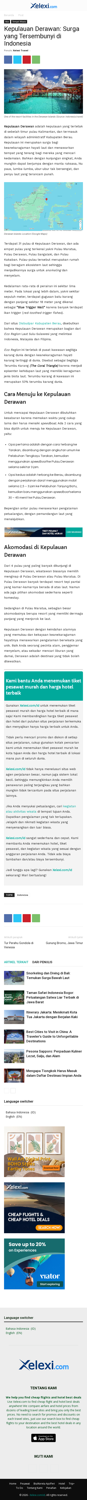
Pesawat (25, 1483)
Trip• (71, 1483)
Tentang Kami (34, 1488)
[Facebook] (8, 60)
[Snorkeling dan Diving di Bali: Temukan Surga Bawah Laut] (14, 978)
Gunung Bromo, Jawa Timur (64, 943)
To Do (19, 1488)
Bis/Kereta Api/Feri (44, 1483)
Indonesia (22, 894)
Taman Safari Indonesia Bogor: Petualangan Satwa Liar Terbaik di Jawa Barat (52, 997)
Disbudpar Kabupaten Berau (40, 323)
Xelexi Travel (20, 50)
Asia (7, 21)
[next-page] (13, 1090)
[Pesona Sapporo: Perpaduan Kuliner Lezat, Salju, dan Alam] (14, 1056)
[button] (6, 5)
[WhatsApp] (36, 60)
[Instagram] (43, 1469)
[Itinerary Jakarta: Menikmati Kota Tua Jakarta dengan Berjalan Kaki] (14, 1017)
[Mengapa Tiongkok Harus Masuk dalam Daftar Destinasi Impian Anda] (14, 1076)
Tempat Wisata (19, 21)
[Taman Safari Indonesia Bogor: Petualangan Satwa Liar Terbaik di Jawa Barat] (14, 997)
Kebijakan (65, 1488)
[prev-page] (6, 1090)
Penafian (51, 1488)
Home (12, 1483)
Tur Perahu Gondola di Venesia (18, 945)
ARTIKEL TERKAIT (16, 962)
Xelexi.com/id (37, 1495)
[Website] (54, 1469)
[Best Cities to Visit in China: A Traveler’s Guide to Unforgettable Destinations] (14, 1037)
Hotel (62, 1483)
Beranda (9, 15)
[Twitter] (17, 60)
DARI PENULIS (42, 962)
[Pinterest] (27, 60)
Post (20, 15)
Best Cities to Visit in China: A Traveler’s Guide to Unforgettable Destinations (52, 1036)
